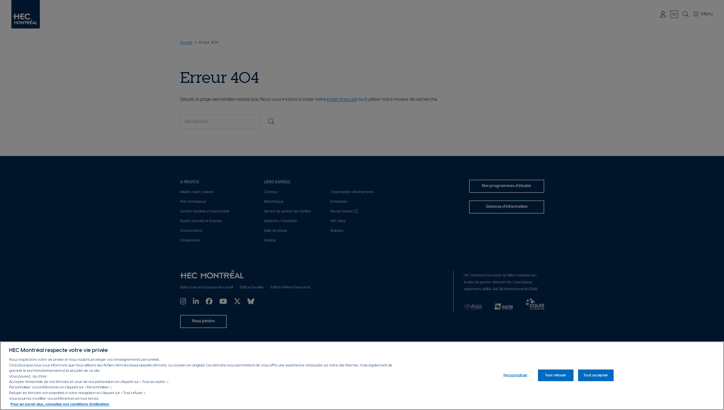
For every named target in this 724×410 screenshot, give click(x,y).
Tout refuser (555, 375)
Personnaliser (515, 375)
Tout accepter (595, 375)
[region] (362, 375)
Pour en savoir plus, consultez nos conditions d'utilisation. (60, 404)
